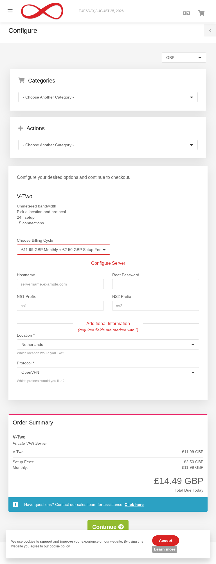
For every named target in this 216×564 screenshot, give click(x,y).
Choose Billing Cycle (35, 240)
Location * (26, 335)
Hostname (26, 275)
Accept (165, 540)
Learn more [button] (165, 549)
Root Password (125, 275)
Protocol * (25, 363)
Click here (134, 504)
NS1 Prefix (26, 296)
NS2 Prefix (121, 296)
